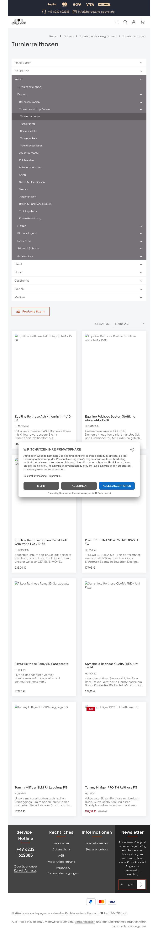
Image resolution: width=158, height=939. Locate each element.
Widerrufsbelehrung (61, 861)
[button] (141, 63)
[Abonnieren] (141, 884)
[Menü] (117, 22)
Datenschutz (61, 849)
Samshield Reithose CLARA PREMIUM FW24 (111, 665)
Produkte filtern (33, 311)
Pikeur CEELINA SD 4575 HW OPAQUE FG (112, 541)
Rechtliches (61, 832)
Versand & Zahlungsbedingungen (62, 870)
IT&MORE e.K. (117, 913)
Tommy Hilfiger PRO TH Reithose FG (111, 787)
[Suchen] (125, 22)
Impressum (61, 843)
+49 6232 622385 (25, 852)
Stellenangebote (96, 849)
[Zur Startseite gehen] (19, 21)
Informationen (97, 832)
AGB (61, 855)
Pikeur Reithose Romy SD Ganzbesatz (41, 663)
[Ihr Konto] (134, 22)
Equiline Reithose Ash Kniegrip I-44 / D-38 (43, 418)
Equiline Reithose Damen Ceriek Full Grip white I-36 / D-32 (41, 541)
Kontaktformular (25, 870)
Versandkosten (85, 921)
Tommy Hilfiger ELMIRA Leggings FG (41, 787)
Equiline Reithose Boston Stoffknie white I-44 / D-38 (110, 418)
